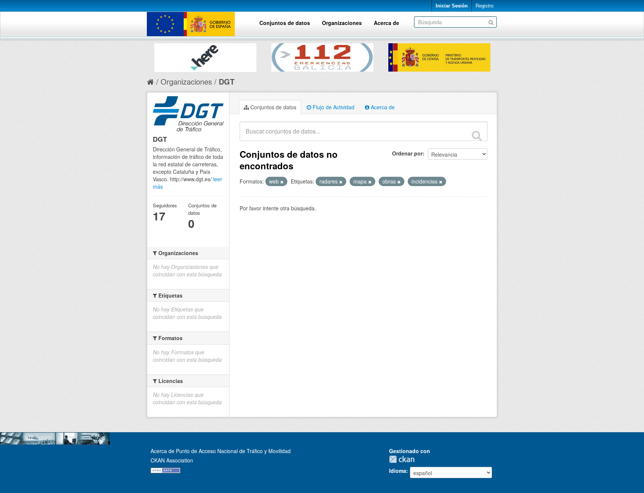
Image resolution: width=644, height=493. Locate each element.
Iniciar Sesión (452, 6)
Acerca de (386, 22)
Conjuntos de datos (284, 22)
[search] (476, 135)
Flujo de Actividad (332, 107)
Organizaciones (342, 22)
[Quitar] (282, 182)
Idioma (397, 470)
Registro (484, 6)
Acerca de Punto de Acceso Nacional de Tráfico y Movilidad (221, 451)
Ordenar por (407, 153)
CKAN (403, 459)
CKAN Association (172, 460)
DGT (226, 81)
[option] (205, 56)
